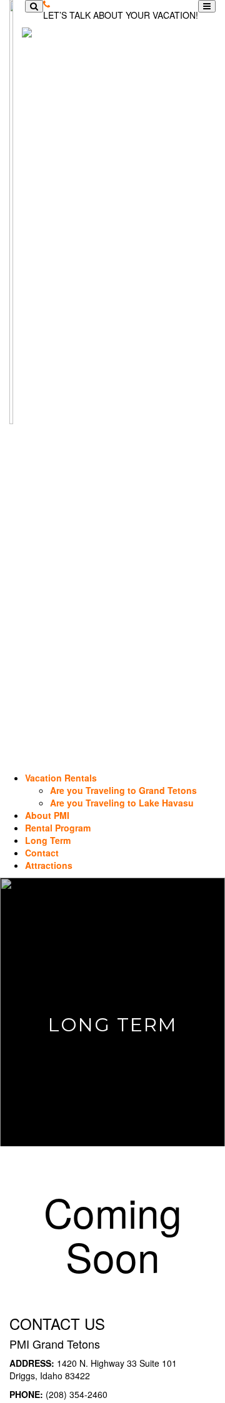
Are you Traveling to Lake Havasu (122, 802)
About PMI (47, 815)
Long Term (48, 840)
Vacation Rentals (61, 777)
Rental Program (58, 827)
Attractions (48, 865)
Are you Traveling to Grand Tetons (123, 790)
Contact (42, 852)
